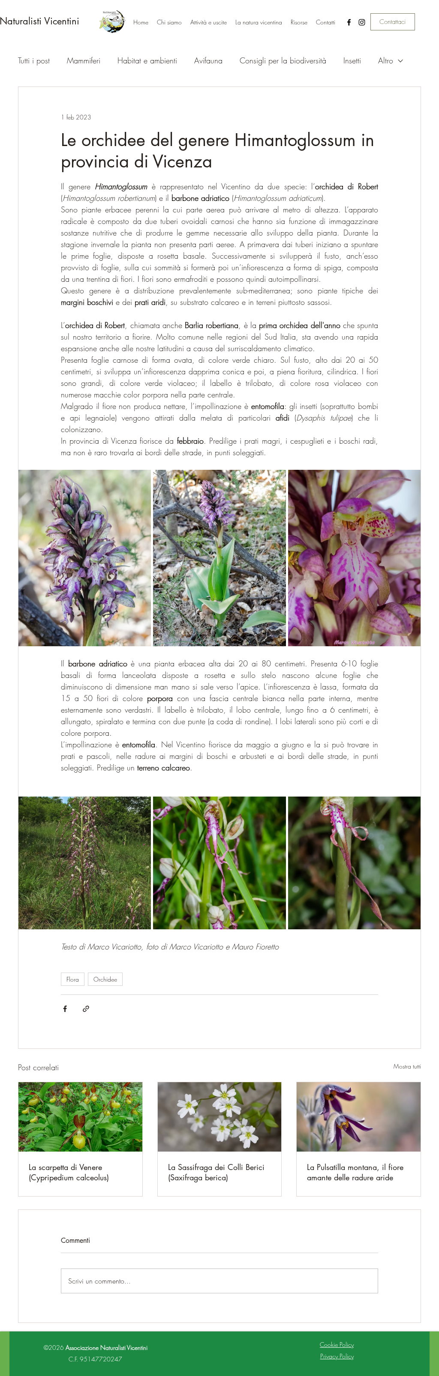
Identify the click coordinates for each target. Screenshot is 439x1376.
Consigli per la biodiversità (283, 60)
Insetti (352, 60)
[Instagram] (362, 22)
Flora (72, 979)
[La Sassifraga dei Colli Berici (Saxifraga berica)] (220, 1117)
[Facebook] (349, 22)
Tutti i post (34, 60)
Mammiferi (83, 60)
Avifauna (208, 60)
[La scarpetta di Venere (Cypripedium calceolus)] (80, 1117)
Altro (385, 60)
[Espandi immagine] (84, 558)
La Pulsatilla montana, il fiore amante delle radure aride (355, 1172)
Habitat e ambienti (147, 60)
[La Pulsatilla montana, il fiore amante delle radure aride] (359, 1117)
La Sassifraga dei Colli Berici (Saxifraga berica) (216, 1172)
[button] (208, 22)
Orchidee (105, 979)
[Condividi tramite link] (86, 1009)
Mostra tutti (407, 1066)
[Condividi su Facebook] (65, 1009)
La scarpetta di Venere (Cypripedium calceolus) (69, 1172)
